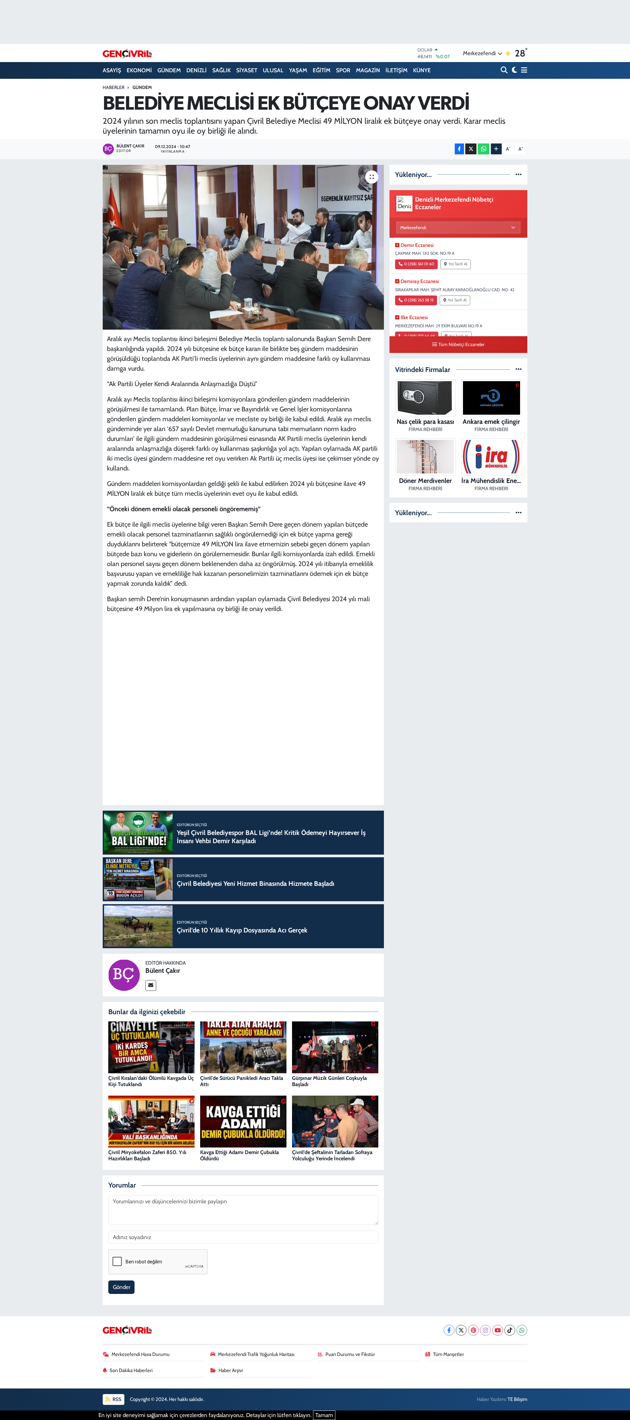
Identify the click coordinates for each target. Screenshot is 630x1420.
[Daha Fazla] (496, 148)
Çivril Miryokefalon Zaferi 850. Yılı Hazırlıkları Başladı (147, 1155)
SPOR (343, 70)
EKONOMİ (139, 70)
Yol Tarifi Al (458, 264)
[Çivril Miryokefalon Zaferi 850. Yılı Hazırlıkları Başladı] (151, 1121)
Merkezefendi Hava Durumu (141, 1354)
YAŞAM (298, 70)
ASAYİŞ (112, 70)
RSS (116, 1399)
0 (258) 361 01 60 (419, 264)
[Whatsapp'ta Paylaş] (483, 148)
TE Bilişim (517, 1399)
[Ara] (505, 70)
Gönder (121, 1287)
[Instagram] (485, 1330)
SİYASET (246, 70)
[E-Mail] (150, 985)
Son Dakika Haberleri (131, 1370)
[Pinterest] (473, 1330)
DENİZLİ (196, 70)
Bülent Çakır (162, 970)
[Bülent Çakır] (124, 974)
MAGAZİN (368, 70)
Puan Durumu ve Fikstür (350, 1354)
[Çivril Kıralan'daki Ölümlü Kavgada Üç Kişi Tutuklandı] (151, 1047)
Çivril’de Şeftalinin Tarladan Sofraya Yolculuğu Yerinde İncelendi (332, 1155)
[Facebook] (449, 1330)
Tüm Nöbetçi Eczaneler (461, 344)
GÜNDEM (169, 70)
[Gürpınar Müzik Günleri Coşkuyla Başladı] (335, 1047)
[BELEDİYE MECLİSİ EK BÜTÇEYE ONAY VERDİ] (243, 247)
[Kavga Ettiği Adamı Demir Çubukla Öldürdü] (243, 1121)
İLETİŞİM (397, 70)
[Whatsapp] (521, 1330)
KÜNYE (422, 70)
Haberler (113, 87)
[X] (461, 1330)
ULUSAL (273, 70)
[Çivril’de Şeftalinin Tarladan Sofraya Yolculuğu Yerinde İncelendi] (335, 1121)
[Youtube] (497, 1330)
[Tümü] (518, 174)
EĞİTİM (321, 70)
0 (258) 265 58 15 (418, 300)
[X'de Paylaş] (470, 148)
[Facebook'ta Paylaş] (459, 148)
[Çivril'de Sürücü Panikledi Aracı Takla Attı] (243, 1047)
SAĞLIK (221, 70)
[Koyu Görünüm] (513, 70)
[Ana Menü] (523, 70)
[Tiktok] (509, 1330)
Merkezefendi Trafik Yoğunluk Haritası (256, 1354)
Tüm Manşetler (448, 1354)
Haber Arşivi (231, 1370)
